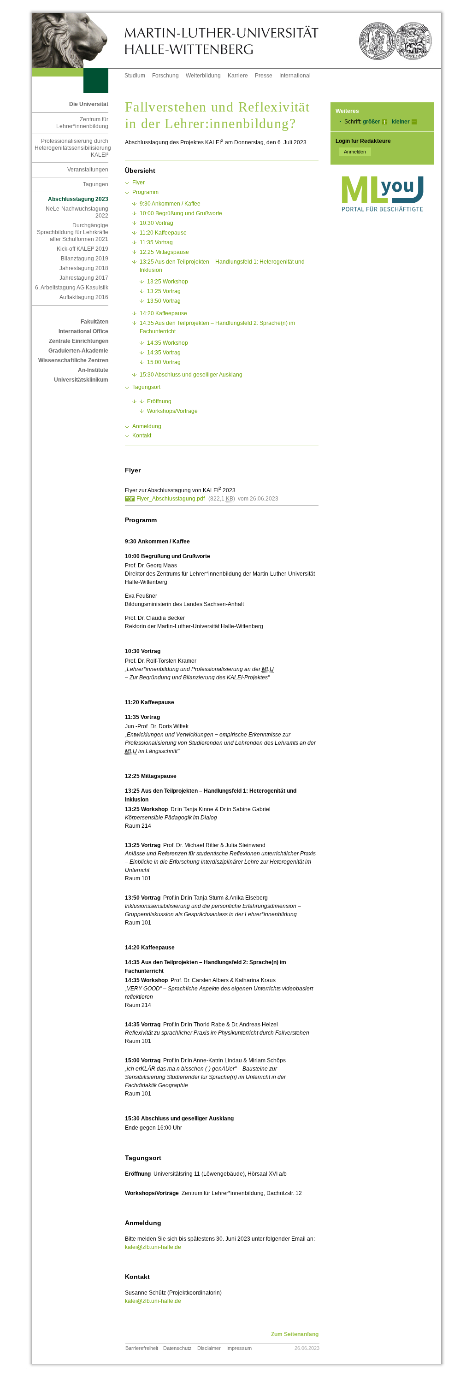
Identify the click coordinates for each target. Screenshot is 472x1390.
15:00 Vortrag (164, 362)
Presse (263, 75)
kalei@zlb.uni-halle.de (153, 1247)
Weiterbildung (203, 75)
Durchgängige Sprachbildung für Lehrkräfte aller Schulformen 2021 (72, 232)
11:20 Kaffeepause (163, 233)
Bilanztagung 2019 (84, 258)
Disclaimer (209, 1348)
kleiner (401, 121)
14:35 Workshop (167, 343)
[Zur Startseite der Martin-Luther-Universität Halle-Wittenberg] (78, 40)
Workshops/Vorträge (172, 411)
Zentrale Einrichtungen (78, 341)
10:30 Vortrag (156, 223)
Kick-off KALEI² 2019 (82, 249)
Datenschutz (177, 1348)
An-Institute (93, 370)
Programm (145, 192)
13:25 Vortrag (164, 291)
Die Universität (88, 104)
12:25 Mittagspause (164, 252)
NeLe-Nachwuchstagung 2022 (77, 212)
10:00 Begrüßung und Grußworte (181, 213)
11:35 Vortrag (156, 242)
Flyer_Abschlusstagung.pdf (170, 498)
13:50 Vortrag (164, 301)
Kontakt (141, 435)
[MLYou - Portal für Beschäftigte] (382, 221)
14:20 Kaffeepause (163, 313)
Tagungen (95, 184)
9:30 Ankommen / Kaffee (170, 203)
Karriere (238, 75)
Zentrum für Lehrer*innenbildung (82, 123)
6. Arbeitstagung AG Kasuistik (71, 287)
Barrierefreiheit (141, 1348)
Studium (134, 75)
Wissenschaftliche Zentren (73, 360)
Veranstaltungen (87, 169)
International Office (83, 331)
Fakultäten (94, 321)
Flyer (138, 182)
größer (371, 121)
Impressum (239, 1348)
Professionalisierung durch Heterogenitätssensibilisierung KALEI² (71, 148)
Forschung (165, 75)
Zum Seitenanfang (295, 1334)
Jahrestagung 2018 (83, 268)
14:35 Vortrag (164, 352)
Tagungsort (146, 387)
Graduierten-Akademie (78, 351)
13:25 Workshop (167, 281)
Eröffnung (159, 401)
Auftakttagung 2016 (83, 297)
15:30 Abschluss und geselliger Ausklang (191, 374)
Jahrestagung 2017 (83, 278)
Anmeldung (146, 426)
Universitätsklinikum (81, 380)
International (295, 75)
